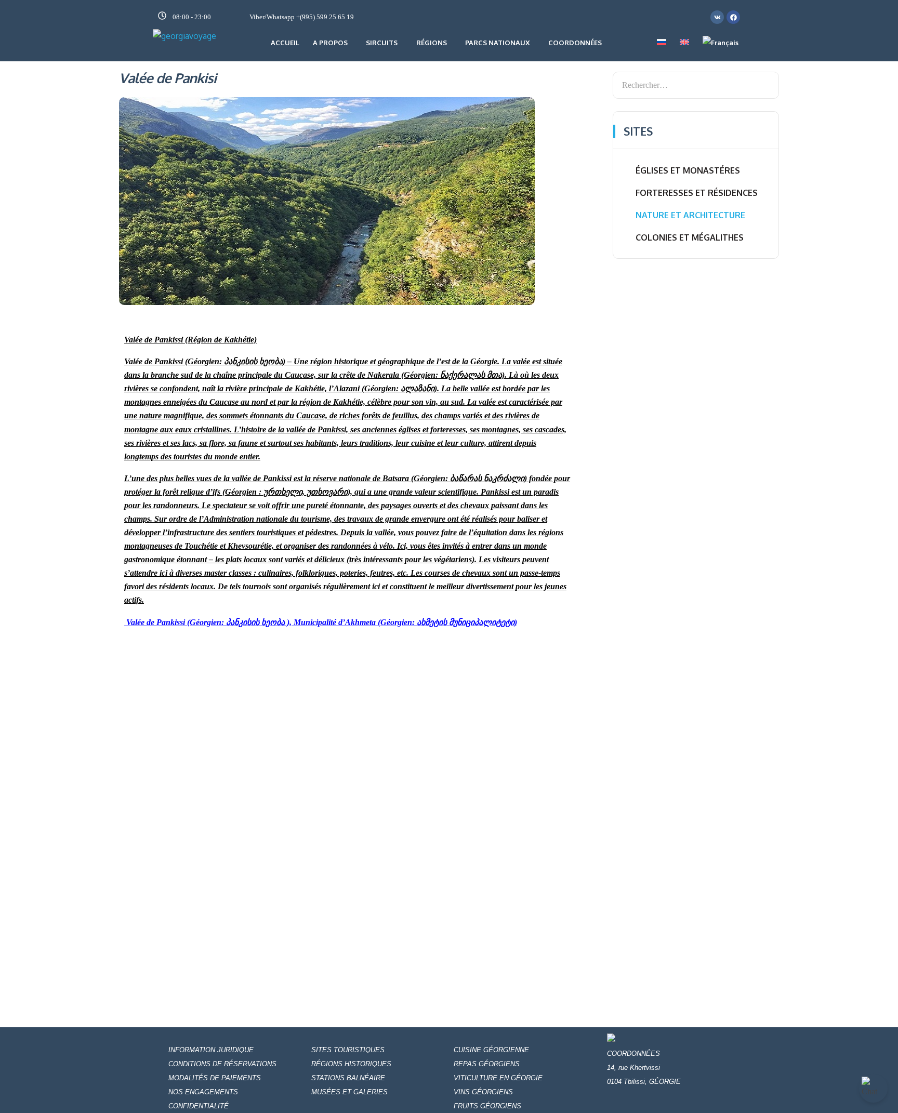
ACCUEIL (285, 42)
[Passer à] (661, 42)
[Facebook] (733, 17)
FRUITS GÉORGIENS (487, 1106)
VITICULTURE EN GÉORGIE (498, 1078)
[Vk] (717, 17)
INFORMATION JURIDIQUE (211, 1050)
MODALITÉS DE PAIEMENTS (214, 1078)
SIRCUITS (382, 42)
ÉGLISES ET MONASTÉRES (688, 170)
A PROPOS (330, 42)
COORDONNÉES (575, 42)
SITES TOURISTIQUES (348, 1050)
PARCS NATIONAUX (497, 42)
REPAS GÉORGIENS (487, 1064)
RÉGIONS (431, 42)
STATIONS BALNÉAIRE (348, 1078)
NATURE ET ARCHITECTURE (690, 215)
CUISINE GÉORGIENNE (491, 1050)
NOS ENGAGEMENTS (203, 1092)
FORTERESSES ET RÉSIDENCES (697, 193)
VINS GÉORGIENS (483, 1092)
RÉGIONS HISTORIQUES (351, 1064)
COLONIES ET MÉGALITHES (690, 237)
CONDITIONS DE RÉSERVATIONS (222, 1064)
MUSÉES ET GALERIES (350, 1092)
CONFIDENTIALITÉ (198, 1106)
